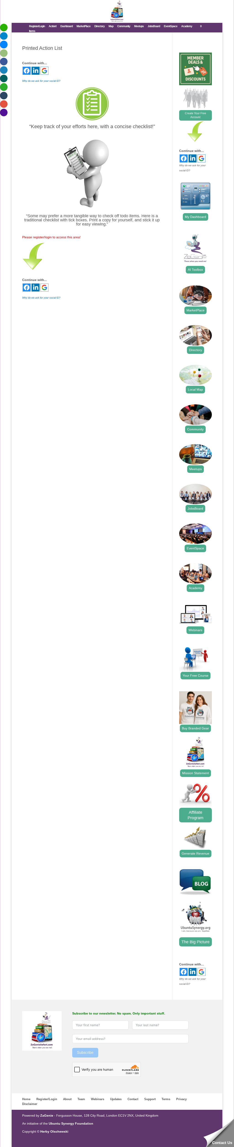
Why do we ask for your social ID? (41, 80)
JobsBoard (154, 26)
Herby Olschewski (54, 1131)
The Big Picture (195, 942)
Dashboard (66, 26)
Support (150, 1099)
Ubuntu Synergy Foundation (71, 1123)
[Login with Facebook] (27, 71)
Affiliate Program (195, 815)
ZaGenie (46, 1115)
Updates (116, 1099)
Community (123, 26)
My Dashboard (195, 217)
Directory (99, 26)
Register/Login (37, 26)
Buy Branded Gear (195, 728)
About (67, 1099)
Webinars (195, 630)
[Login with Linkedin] (36, 71)
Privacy (181, 1099)
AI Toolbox (195, 269)
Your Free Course (195, 675)
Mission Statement (195, 773)
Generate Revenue (195, 853)
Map (111, 26)
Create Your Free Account (195, 115)
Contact (133, 1099)
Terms (166, 1099)
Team (81, 1099)
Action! (52, 26)
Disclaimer (29, 1104)
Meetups (139, 26)
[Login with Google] (44, 71)
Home (26, 1099)
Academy (186, 26)
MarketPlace (83, 26)
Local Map (195, 389)
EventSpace (170, 26)
